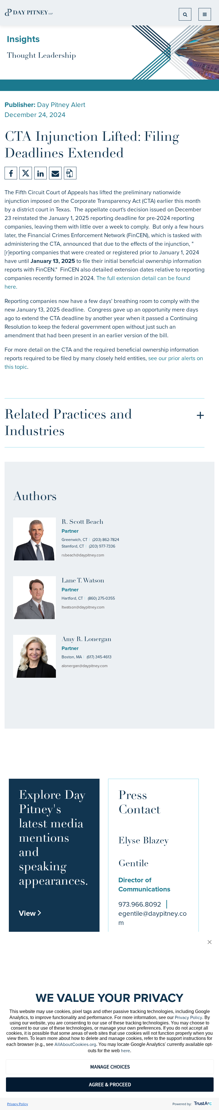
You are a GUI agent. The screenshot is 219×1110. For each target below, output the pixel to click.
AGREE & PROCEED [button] (110, 1084)
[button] (209, 942)
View (30, 913)
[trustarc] (202, 1104)
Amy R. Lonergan (86, 639)
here (125, 1050)
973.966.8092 (139, 904)
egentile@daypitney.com (152, 917)
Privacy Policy (188, 1017)
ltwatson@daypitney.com (83, 607)
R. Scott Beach (82, 522)
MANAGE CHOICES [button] (110, 1066)
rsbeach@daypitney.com (83, 555)
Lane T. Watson (83, 581)
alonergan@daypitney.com (85, 666)
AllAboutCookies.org (75, 1044)
